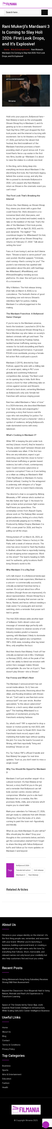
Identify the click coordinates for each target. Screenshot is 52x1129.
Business (6, 1066)
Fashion (5, 1083)
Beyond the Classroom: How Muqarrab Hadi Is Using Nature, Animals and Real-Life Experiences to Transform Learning (26, 993)
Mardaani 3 (20, 875)
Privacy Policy (8, 1049)
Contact (6, 1040)
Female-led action (23, 870)
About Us (6, 1032)
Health (5, 1087)
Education (6, 1079)
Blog (4, 1036)
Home (6, 49)
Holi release (38, 870)
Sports (5, 1070)
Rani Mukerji (33, 875)
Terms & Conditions (11, 1045)
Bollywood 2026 (22, 865)
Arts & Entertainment (20, 49)
